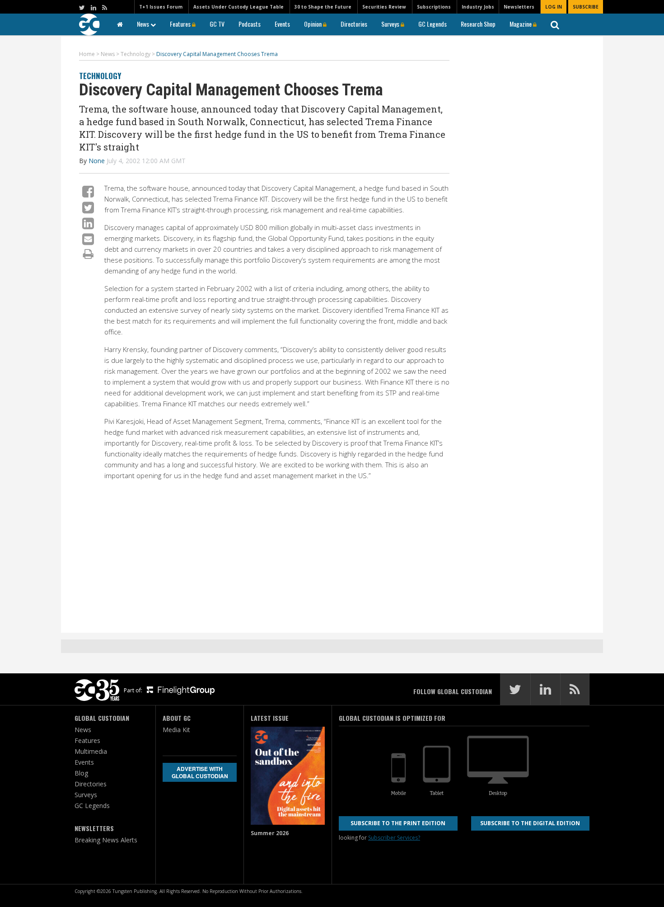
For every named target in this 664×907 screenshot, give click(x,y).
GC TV (217, 23)
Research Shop (478, 23)
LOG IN (553, 7)
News (143, 23)
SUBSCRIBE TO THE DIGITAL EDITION (530, 823)
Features (181, 23)
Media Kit (176, 729)
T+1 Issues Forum (160, 7)
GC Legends (432, 23)
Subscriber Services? (394, 837)
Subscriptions (434, 7)
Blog (81, 773)
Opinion (313, 23)
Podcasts (249, 23)
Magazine (521, 23)
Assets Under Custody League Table (238, 7)
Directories (354, 23)
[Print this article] (88, 253)
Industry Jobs (478, 7)
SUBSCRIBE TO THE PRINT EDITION (398, 823)
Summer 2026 (270, 833)
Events (282, 23)
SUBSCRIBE (586, 7)
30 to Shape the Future (323, 7)
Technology (100, 75)
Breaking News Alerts (106, 840)
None (97, 160)
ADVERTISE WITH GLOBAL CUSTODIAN (200, 772)
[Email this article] (88, 239)
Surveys (391, 23)
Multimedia (91, 751)
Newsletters (519, 7)
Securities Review (384, 7)
